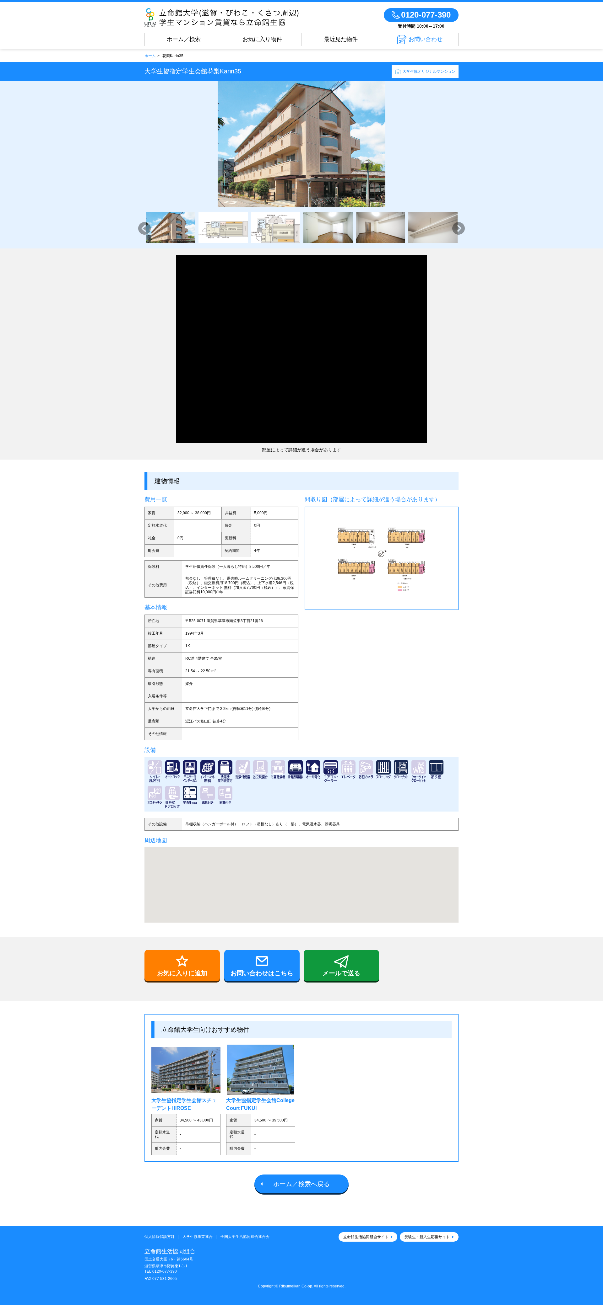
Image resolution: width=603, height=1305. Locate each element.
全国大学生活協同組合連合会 (244, 1236)
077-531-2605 (164, 1278)
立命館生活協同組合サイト (365, 1237)
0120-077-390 (164, 1271)
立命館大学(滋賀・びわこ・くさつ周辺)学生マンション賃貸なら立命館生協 (232, 17)
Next (458, 228)
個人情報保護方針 (159, 1236)
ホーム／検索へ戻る (301, 1183)
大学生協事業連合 (197, 1236)
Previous (144, 228)
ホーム (150, 56)
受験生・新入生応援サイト (427, 1237)
